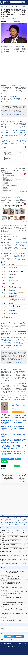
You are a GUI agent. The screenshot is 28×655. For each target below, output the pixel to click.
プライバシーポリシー (18, 643)
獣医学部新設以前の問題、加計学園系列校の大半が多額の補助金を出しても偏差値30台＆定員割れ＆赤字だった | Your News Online (13, 428)
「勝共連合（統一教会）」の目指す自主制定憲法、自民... (14, 537)
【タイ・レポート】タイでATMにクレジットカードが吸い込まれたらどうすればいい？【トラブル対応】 (14, 608)
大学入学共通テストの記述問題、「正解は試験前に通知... (14, 560)
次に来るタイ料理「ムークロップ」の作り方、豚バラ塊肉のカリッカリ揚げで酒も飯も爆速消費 (14, 577)
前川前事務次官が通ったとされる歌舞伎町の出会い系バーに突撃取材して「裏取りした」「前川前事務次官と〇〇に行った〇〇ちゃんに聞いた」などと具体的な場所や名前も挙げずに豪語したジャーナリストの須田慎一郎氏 (13, 341)
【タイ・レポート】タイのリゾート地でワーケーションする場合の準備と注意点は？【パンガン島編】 (14, 619)
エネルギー (24, 517)
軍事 (3, 524)
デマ (13, 522)
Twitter (23, 524)
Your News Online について (7, 643)
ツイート (5, 458)
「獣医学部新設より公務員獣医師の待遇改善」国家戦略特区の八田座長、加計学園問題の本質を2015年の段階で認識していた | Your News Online (14, 441)
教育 (4, 519)
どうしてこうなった (9, 521)
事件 (21, 6)
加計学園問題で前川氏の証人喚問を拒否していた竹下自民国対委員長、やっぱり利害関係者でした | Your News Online (13, 422)
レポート (7, 524)
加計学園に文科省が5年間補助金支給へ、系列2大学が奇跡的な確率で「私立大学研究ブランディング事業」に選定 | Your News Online (13, 434)
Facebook (20, 636)
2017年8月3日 (18, 362)
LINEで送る (5, 461)
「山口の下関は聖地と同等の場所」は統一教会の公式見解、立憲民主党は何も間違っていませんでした (14, 603)
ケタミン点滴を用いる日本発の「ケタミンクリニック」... (14, 545)
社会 (17, 6)
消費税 (19, 524)
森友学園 (16, 521)
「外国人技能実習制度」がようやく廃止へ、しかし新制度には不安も (14, 613)
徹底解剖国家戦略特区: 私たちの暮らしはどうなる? (19, 403)
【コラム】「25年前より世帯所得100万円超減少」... (14, 530)
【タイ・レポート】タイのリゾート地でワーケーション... (14, 552)
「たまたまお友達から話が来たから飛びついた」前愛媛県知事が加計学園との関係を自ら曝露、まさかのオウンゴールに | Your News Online (13, 447)
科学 (2, 521)
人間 (1, 519)
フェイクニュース (8, 522)
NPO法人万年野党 (20, 255)
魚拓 (18, 141)
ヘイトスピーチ (15, 519)
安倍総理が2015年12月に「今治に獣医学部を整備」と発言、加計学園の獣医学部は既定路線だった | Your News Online (14, 453)
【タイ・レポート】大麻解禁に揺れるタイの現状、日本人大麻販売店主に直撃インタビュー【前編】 (14, 592)
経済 (6, 6)
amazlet (18, 405)
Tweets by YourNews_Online (7, 639)
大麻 (16, 517)
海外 (24, 6)
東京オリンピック (10, 517)
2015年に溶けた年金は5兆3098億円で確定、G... (13, 548)
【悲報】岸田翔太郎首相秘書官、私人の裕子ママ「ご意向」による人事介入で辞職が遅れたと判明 (14, 582)
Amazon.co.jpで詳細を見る (18, 411)
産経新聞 (16, 524)
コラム (19, 517)
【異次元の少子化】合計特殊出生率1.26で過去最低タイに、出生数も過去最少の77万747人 (13, 571)
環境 (13, 6)
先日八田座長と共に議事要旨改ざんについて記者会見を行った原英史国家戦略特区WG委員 (13, 246)
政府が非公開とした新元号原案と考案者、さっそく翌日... (14, 556)
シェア (12, 458)
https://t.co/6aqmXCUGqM (17, 359)
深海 (13, 18)
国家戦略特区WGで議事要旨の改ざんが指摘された (13, 85)
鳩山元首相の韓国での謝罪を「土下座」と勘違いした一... (14, 533)
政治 (2, 6)
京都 (20, 522)
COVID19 (2, 517)
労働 (9, 6)
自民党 (23, 522)
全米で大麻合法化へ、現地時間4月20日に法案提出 (14, 563)
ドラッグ (21, 519)
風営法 (6, 519)
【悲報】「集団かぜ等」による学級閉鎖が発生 (11, 587)
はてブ (18, 458)
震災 (10, 519)
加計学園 (11, 524)
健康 (23, 521)
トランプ (17, 522)
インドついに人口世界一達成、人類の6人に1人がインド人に (14, 597)
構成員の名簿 (19, 256)
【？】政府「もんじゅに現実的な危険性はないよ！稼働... (14, 541)
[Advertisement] (14, 68)
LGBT (20, 521)
